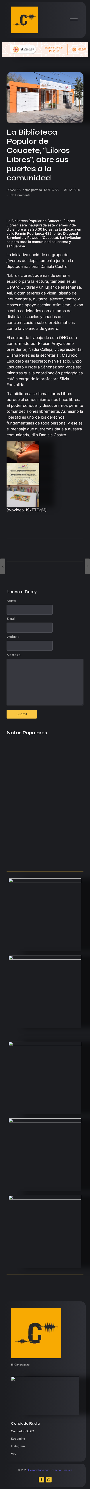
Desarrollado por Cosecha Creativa (50, 1470)
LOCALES (14, 190)
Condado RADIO (22, 1431)
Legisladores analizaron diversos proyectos (39, 782)
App (13, 1453)
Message (14, 655)
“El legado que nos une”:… (32, 814)
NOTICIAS (51, 190)
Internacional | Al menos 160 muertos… (45, 859)
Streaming (18, 1438)
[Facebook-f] (41, 1479)
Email (11, 618)
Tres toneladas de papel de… (35, 761)
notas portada (33, 190)
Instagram (18, 1446)
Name (11, 600)
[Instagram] (49, 1479)
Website (13, 636)
